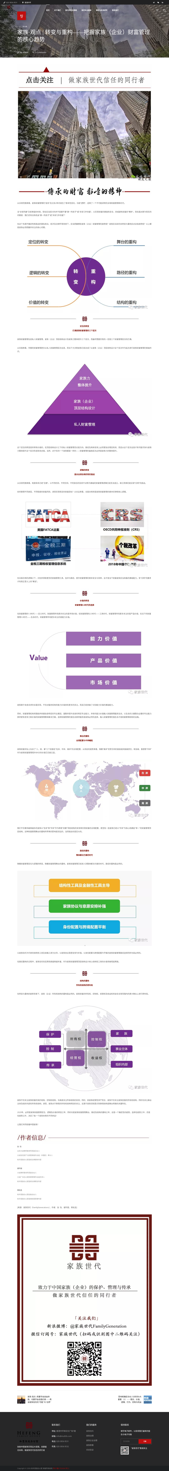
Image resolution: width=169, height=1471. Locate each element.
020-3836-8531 (11, 2)
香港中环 (28, 2)
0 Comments (40, 52)
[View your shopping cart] (157, 10)
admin (25, 52)
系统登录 (90, 1450)
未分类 (25, 26)
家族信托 (90, 1431)
